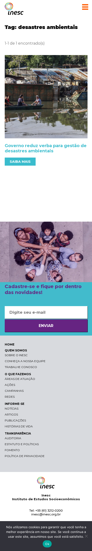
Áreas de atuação (20, 379)
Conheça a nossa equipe (25, 361)
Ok (47, 544)
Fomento (12, 450)
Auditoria (13, 438)
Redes (10, 396)
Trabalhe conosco (21, 367)
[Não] (86, 536)
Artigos (11, 414)
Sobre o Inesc (16, 355)
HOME (9, 344)
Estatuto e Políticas (22, 444)
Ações (10, 385)
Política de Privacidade (25, 456)
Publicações (15, 420)
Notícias (11, 408)
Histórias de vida (19, 426)
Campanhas (14, 390)
